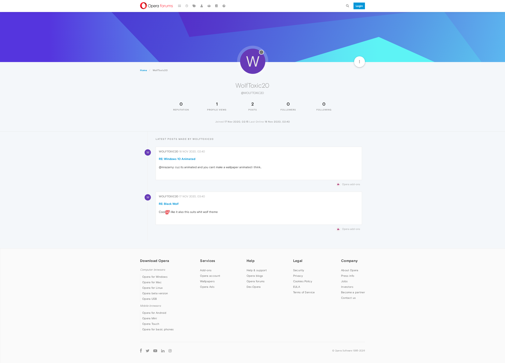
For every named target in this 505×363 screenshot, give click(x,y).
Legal (298, 261)
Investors (347, 286)
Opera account (210, 275)
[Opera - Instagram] (170, 350)
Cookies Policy (302, 281)
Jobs (344, 281)
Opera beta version (155, 293)
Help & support (257, 270)
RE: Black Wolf (169, 203)
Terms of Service (304, 292)
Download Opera (154, 261)
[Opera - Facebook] (141, 350)
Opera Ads (207, 286)
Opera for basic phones (158, 329)
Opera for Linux (152, 287)
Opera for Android (154, 312)
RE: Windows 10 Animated (177, 159)
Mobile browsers (150, 305)
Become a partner (353, 292)
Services (207, 261)
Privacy (298, 275)
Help (250, 261)
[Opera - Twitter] (147, 350)
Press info (347, 275)
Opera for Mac (152, 282)
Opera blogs (255, 275)
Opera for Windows (154, 276)
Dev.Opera (254, 286)
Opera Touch (150, 323)
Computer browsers (152, 269)
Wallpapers (207, 281)
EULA (296, 286)
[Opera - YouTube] (155, 350)
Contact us (348, 297)
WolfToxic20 (168, 151)
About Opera (349, 270)
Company (349, 261)
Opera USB (149, 298)
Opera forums (256, 281)
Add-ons (205, 270)
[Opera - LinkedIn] (162, 350)
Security (298, 270)
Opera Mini (149, 318)
